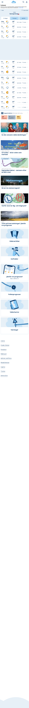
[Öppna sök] (23, 2)
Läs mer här (20, 7)
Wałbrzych (4, 354)
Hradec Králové (5, 345)
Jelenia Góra (4, 375)
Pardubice (3, 349)
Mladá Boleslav (5, 362)
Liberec (3, 341)
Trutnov (3, 371)
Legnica (3, 367)
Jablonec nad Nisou (6, 358)
